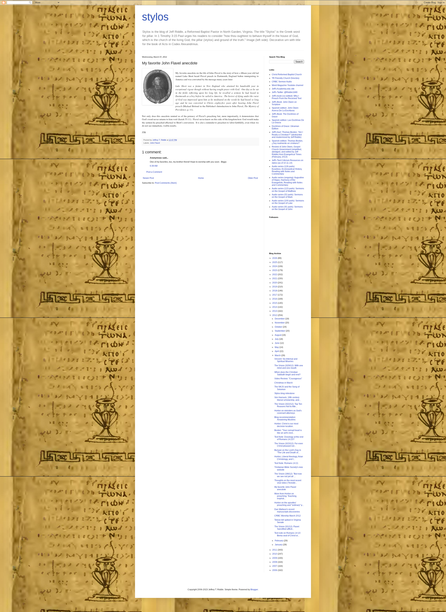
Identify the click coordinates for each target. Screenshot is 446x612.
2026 (275, 258)
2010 (275, 554)
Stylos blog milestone (284, 393)
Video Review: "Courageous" (288, 378)
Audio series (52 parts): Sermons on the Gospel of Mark (287, 195)
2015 (275, 303)
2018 (275, 290)
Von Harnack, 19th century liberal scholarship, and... (287, 398)
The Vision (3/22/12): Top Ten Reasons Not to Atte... (288, 405)
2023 (275, 270)
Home (201, 178)
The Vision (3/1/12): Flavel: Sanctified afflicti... (287, 527)
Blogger (254, 589)
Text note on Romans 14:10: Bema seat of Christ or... (287, 534)
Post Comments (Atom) (166, 183)
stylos (155, 17)
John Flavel (155, 143)
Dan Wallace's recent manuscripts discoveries (287, 510)
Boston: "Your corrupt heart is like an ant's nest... (288, 431)
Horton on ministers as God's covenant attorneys (288, 411)
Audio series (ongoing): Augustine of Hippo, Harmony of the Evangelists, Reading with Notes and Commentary (288, 181)
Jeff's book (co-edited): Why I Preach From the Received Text (286, 97)
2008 (275, 562)
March (278, 355)
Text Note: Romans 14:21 (286, 463)
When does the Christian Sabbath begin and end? (287, 373)
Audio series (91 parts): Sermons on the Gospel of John (287, 208)
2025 (275, 262)
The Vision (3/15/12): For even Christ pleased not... (288, 444)
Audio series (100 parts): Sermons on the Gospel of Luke (288, 201)
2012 (275, 315)
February (279, 540)
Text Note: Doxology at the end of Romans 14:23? (288, 438)
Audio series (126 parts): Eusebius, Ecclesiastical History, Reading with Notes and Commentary (287, 170)
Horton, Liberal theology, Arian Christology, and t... (288, 457)
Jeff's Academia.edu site (283, 89)
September (280, 331)
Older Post (253, 178)
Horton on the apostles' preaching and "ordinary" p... (289, 503)
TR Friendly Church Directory (285, 78)
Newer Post (148, 178)
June (277, 343)
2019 (275, 286)
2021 (275, 278)
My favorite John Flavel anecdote (285, 488)
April (277, 351)
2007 (275, 566)
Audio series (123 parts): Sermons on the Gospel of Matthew (288, 189)
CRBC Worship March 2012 (287, 516)
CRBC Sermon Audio (282, 81)
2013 (275, 311)
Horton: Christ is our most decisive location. (286, 424)
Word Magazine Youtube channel (287, 85)
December (280, 318)
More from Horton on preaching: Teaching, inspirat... (285, 496)
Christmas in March (283, 383)
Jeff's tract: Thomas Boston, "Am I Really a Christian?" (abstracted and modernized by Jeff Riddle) (287, 134)
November (280, 322)
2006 (275, 570)
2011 (275, 550)
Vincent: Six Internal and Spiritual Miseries (285, 360)
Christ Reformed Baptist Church (287, 74)
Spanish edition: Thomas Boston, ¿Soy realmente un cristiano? (287, 142)
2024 (275, 266)
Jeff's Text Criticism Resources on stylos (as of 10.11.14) (287, 161)
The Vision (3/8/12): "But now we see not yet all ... (288, 475)
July (277, 339)
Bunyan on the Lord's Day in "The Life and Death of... (287, 451)
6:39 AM (153, 166)
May (277, 347)
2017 (275, 295)
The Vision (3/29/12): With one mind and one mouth (288, 366)
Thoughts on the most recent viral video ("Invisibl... (287, 481)
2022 (275, 274)
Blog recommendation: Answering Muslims (285, 418)
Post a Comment (154, 172)
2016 (275, 299)
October (279, 327)
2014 (275, 307)
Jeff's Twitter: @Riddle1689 (284, 92)
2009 (275, 558)
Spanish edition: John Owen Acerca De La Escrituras (285, 109)
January (279, 544)
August (278, 335)
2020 (275, 282)
